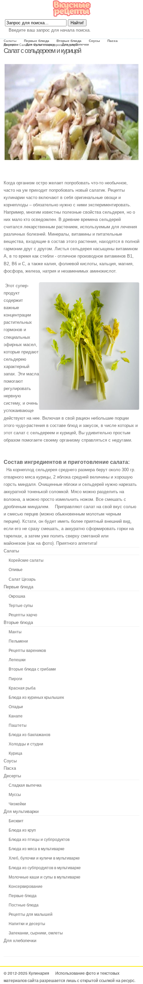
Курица (15, 753)
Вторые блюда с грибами (32, 669)
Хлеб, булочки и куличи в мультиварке (44, 858)
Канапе (16, 716)
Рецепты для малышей (31, 914)
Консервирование (26, 886)
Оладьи (16, 706)
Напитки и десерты (27, 923)
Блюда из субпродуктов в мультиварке (45, 868)
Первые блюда (36, 41)
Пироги (15, 679)
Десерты (11, 44)
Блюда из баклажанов (29, 734)
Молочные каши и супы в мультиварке (44, 877)
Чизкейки (17, 804)
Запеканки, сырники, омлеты (36, 933)
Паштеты (18, 725)
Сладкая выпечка (25, 785)
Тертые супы (21, 605)
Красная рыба (22, 688)
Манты (15, 632)
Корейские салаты (26, 560)
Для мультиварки (40, 44)
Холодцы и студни (26, 744)
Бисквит (16, 821)
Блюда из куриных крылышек (36, 697)
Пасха (112, 41)
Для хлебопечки (75, 44)
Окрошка (17, 596)
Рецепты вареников (27, 650)
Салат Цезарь (22, 579)
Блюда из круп (22, 830)
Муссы (15, 794)
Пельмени (18, 641)
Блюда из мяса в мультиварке (37, 849)
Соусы (94, 41)
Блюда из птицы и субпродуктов (39, 839)
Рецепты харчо (23, 615)
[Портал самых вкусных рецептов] (72, 15)
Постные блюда (24, 905)
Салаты (10, 41)
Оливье (16, 569)
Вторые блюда (69, 41)
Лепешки (17, 660)
